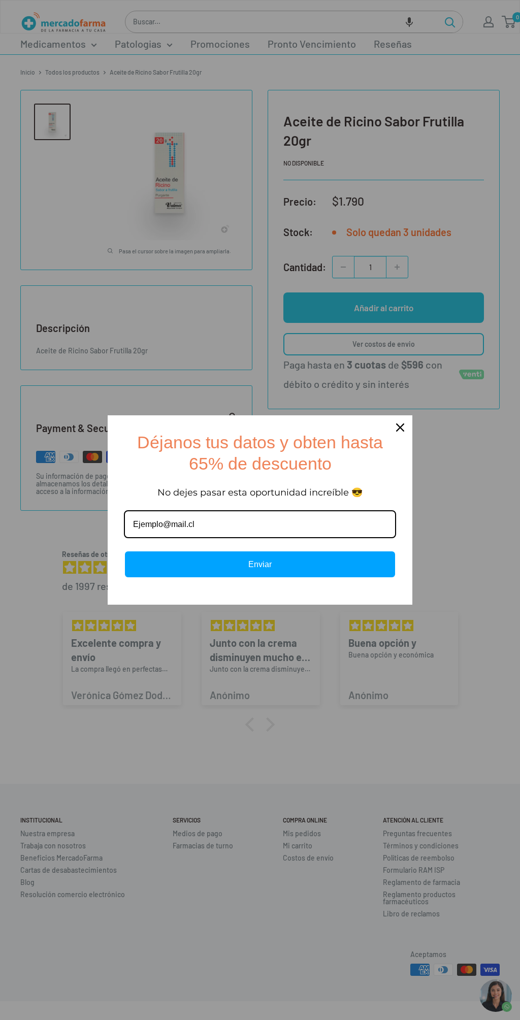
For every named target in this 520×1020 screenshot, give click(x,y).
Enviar (260, 564)
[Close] (400, 427)
